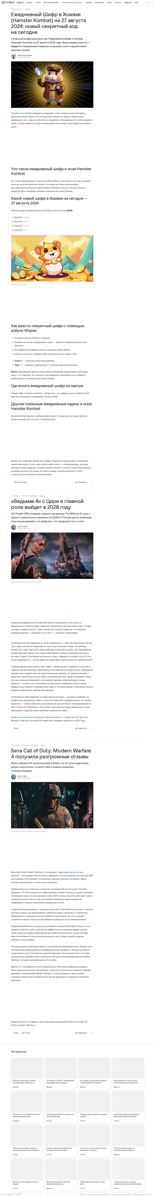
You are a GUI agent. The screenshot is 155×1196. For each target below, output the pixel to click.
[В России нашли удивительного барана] (27, 1175)
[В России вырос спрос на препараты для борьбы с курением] (128, 1141)
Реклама (18, 1194)
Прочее (27, 9)
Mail (3, 1194)
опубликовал (73, 623)
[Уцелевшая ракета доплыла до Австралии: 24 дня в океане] (128, 1107)
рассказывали (27, 717)
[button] (52, 84)
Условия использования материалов (99, 1194)
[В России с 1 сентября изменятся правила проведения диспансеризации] (27, 1107)
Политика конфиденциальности (141, 1194)
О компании (10, 1194)
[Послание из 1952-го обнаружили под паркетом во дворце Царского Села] (60, 1073)
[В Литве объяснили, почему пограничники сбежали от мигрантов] (27, 1073)
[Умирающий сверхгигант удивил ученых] (94, 1107)
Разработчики (17, 113)
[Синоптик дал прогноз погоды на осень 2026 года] (60, 1107)
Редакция (83, 1194)
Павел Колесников (24, 55)
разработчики (29, 683)
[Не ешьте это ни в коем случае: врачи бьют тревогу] (94, 1141)
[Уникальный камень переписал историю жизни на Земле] (60, 1141)
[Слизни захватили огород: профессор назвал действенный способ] (128, 1175)
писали (24, 1022)
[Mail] (3, 2)
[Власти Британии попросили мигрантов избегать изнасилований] (60, 1175)
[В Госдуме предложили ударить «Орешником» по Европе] (94, 1073)
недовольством (76, 872)
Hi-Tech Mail (33, 496)
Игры (42, 496)
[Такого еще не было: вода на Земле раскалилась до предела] (27, 1141)
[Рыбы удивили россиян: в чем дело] (94, 1175)
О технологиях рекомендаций (121, 1194)
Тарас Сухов (22, 526)
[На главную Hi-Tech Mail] (9, 2)
